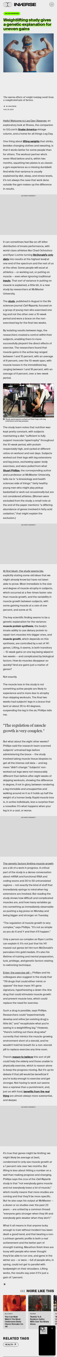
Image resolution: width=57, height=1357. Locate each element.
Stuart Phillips (11, 470)
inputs (6, 280)
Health (9, 1344)
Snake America (27, 129)
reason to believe (22, 1057)
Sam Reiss (12, 106)
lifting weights (31, 141)
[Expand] (42, 1328)
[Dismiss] (52, 1328)
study (11, 301)
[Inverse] (25, 4)
